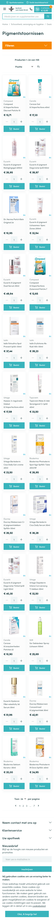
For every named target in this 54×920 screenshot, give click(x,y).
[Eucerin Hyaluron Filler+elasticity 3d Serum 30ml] (14, 686)
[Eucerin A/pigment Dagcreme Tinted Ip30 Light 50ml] (14, 565)
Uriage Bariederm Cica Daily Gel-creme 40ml (13, 464)
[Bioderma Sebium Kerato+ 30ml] (14, 747)
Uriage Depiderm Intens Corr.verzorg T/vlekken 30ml (38, 585)
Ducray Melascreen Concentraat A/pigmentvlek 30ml (39, 707)
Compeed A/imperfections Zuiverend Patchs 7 (38, 285)
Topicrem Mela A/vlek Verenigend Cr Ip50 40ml (40, 403)
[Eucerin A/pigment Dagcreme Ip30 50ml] (40, 147)
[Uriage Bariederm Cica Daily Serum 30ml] (40, 504)
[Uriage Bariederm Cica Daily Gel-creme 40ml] (14, 444)
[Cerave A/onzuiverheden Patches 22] (14, 626)
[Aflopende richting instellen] (38, 66)
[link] (16, 805)
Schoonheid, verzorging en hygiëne (27, 24)
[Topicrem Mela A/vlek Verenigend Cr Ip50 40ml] (40, 383)
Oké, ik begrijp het (27, 914)
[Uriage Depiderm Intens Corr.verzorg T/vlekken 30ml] (40, 565)
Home (5, 24)
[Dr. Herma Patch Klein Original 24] (14, 204)
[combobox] (23, 16)
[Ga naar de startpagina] (18, 9)
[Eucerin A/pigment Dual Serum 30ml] (14, 265)
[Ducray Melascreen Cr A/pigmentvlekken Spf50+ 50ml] (14, 504)
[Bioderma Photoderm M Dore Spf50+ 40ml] (40, 747)
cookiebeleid (39, 905)
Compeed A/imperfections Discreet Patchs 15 (12, 107)
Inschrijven (27, 869)
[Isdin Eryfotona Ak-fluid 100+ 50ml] (40, 326)
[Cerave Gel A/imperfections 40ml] (40, 86)
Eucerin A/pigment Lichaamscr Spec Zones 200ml (38, 225)
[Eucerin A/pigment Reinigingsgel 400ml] (14, 147)
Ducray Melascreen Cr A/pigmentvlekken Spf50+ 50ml (14, 525)
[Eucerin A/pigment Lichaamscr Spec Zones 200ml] (40, 204)
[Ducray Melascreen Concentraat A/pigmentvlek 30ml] (40, 686)
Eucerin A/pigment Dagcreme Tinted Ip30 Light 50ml (14, 585)
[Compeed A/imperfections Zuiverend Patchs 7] (40, 265)
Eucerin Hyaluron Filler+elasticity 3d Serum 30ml (12, 704)
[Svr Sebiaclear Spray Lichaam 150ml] (40, 626)
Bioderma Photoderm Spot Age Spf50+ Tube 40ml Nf (40, 464)
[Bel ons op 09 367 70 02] (31, 9)
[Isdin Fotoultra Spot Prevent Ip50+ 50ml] (14, 326)
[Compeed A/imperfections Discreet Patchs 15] (14, 86)
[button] (27, 45)
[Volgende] (38, 805)
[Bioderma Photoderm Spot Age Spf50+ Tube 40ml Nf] (40, 444)
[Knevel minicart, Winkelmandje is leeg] (37, 9)
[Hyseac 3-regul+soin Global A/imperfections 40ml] (14, 383)
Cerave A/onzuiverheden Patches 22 (12, 646)
